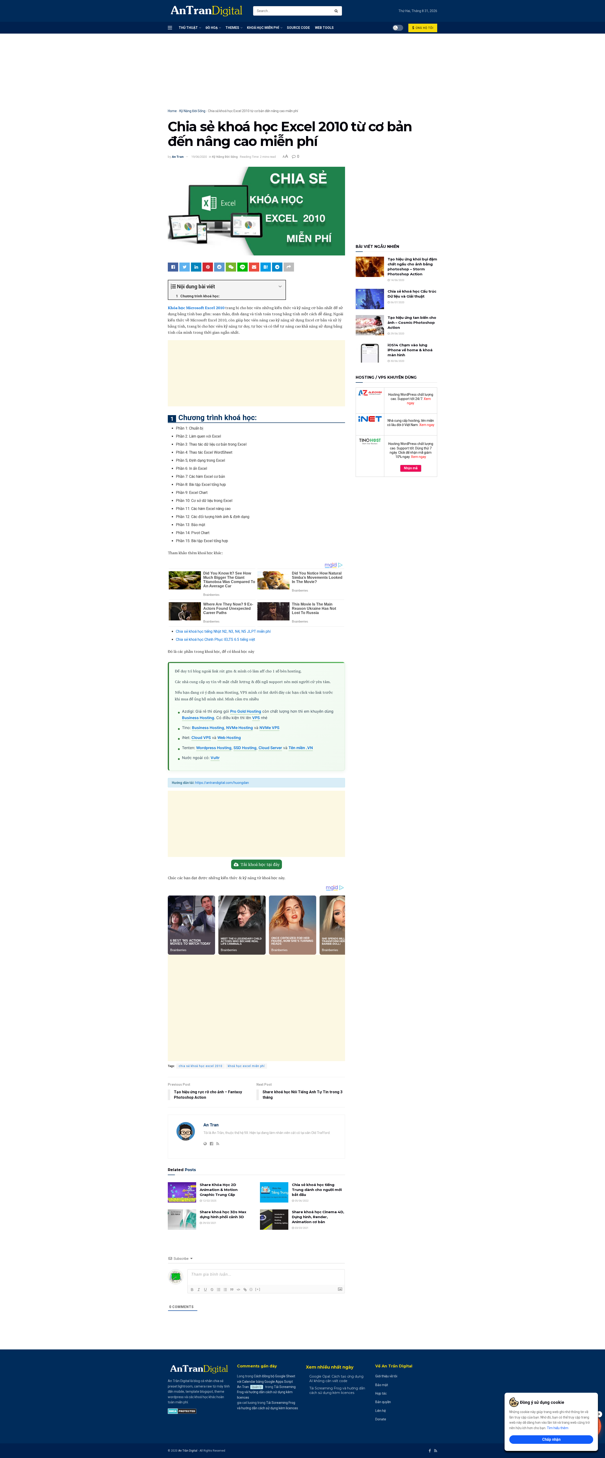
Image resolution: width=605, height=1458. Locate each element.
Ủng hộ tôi (424, 28)
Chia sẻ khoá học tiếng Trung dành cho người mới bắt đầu (317, 1189)
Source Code (298, 28)
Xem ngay (426, 425)
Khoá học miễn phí (263, 28)
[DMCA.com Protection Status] (182, 1411)
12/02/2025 (209, 1200)
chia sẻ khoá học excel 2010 (200, 1066)
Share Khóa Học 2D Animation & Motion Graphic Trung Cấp (219, 1189)
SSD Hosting (244, 747)
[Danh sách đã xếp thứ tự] (218, 1289)
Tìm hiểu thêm (557, 1428)
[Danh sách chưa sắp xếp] (225, 1289)
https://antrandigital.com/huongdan (222, 783)
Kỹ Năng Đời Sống (192, 111)
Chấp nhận (551, 1439)
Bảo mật (381, 1385)
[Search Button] (337, 11)
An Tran (178, 156)
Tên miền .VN (301, 747)
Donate (380, 1419)
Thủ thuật (188, 28)
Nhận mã (411, 468)
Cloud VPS (201, 737)
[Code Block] (238, 1289)
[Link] (245, 1289)
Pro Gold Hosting (245, 711)
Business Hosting (198, 717)
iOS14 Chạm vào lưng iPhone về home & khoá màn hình (410, 350)
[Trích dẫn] (232, 1289)
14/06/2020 (397, 280)
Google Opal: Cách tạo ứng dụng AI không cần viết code (336, 1378)
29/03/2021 (209, 1222)
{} (251, 1289)
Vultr (215, 757)
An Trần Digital (187, 1450)
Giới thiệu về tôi (386, 1376)
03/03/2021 (301, 1227)
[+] (257, 1289)
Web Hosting (229, 737)
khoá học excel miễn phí (246, 1066)
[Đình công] (212, 1289)
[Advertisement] (302, 76)
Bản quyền (383, 1402)
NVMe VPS (269, 727)
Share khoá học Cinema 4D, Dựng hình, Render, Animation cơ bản (318, 1216)
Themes (232, 28)
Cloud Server (270, 747)
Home (172, 111)
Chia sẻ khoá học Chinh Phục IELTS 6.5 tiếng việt (215, 639)
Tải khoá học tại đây (260, 864)
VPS (256, 717)
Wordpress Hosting (213, 747)
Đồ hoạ (212, 28)
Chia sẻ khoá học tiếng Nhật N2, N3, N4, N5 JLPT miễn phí (223, 631)
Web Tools (324, 28)
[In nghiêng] (198, 1289)
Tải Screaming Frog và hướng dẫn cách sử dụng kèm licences (266, 1392)
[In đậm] (192, 1289)
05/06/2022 (301, 1200)
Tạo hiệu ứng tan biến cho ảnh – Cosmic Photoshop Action (412, 322)
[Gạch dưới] (205, 1289)
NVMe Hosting (239, 727)
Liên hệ (380, 1410)
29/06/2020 (397, 333)
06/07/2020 (397, 302)
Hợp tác (381, 1393)
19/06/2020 (199, 156)
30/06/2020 (397, 361)
